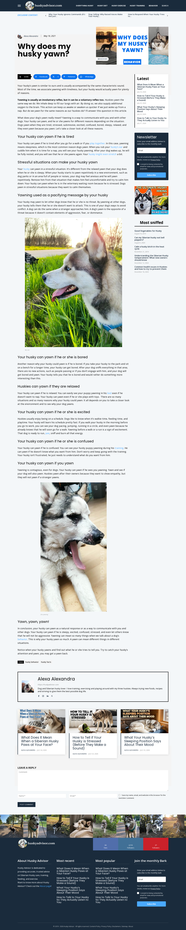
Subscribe (151, 175)
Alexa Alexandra (31, 36)
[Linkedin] (47, 695)
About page (45, 886)
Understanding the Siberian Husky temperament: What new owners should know (151, 257)
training (119, 447)
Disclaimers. (116, 926)
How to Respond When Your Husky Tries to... (146, 15)
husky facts (46, 662)
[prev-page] (45, 15)
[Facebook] (39, 695)
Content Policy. (95, 926)
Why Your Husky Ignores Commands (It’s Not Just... (67, 15)
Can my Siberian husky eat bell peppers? (149, 238)
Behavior (102, 59)
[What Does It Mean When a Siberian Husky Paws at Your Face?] (41, 721)
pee (47, 433)
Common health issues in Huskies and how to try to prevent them (151, 267)
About (130, 926)
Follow (131, 839)
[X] (52, 695)
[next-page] (167, 15)
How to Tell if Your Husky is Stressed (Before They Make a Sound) (151, 98)
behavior (22, 639)
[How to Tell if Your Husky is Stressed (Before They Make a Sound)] (93, 721)
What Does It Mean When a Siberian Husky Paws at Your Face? (151, 86)
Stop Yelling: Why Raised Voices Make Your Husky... (105, 15)
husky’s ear (117, 146)
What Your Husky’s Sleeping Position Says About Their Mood (151, 109)
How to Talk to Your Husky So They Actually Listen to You (152, 119)
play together (97, 143)
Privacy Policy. (106, 926)
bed (109, 393)
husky (26, 168)
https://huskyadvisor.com (48, 684)
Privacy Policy (155, 160)
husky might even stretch (103, 154)
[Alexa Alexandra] (20, 36)
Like (105, 839)
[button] (165, 5)
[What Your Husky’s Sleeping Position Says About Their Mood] (144, 721)
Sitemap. (124, 926)
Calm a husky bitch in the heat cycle (149, 247)
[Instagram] (43, 695)
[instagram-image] (11, 826)
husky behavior (32, 662)
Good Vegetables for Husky (148, 230)
